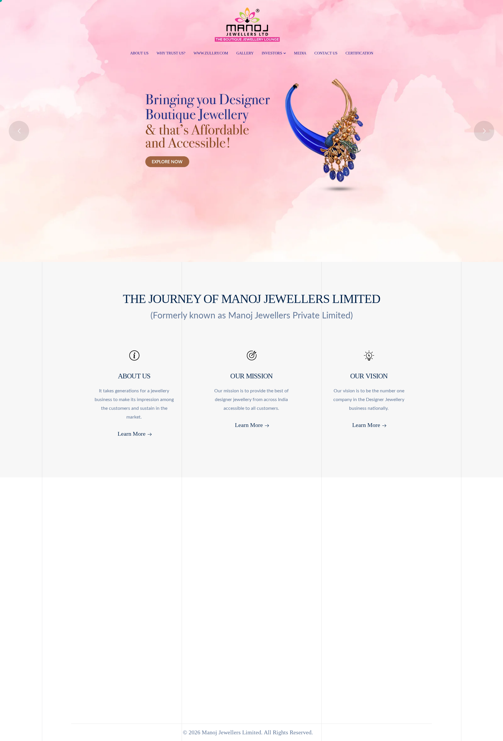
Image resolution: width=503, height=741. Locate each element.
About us (139, 53)
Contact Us (325, 53)
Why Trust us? (171, 53)
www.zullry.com (211, 53)
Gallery (245, 53)
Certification (359, 53)
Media (300, 53)
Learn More (132, 433)
